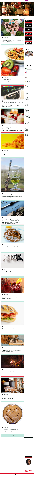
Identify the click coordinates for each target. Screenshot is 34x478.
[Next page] (16, 435)
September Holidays (28, 33)
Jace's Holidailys (28, 21)
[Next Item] (31, 53)
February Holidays (28, 24)
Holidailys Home (28, 20)
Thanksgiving (28, 39)
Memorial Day (28, 43)
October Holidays (28, 34)
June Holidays (28, 29)
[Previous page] (9, 435)
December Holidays (28, 37)
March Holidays (28, 25)
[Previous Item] (25, 53)
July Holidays (28, 30)
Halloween (28, 38)
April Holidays (28, 26)
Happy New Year (28, 42)
